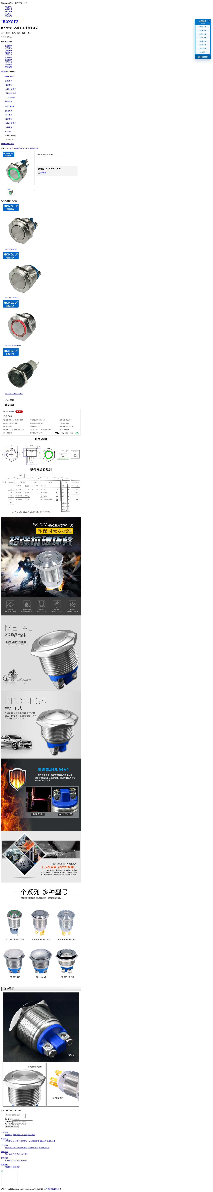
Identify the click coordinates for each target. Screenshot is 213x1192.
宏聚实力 (8, 60)
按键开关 (8, 51)
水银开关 (8, 127)
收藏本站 (8, 7)
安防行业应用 (10, 1148)
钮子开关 (8, 115)
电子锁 (8, 131)
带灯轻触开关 (10, 93)
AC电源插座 (10, 97)
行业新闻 (16, 1160)
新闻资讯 (8, 62)
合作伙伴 (16, 1154)
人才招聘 (24, 1154)
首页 (11, 148)
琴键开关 (8, 119)
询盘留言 (202, 52)
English (8, 14)
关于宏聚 (8, 65)
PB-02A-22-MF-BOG (7, 144)
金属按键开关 (10, 89)
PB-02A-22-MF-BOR (13, 346)
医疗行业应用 (44, 1148)
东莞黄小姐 (202, 27)
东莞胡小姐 (202, 37)
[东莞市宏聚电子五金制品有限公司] (9, 22)
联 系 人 (8, 1119)
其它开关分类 (9, 106)
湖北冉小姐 (202, 45)
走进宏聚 (4, 1132)
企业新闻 (8, 1160)
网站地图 (8, 12)
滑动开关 (8, 111)
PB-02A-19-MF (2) (12, 297)
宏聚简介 (8, 1135)
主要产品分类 (9, 76)
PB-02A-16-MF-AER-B (14, 394)
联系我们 (16, 1167)
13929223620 (203, 57)
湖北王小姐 (202, 48)
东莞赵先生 (202, 30)
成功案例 (4, 1145)
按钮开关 (24, 1141)
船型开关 (8, 48)
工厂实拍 (24, 1135)
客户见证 (8, 1154)
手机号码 (8, 1121)
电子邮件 (8, 1124)
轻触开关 (8, 53)
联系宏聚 (8, 16)
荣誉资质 (8, 58)
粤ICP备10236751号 (53, 1189)
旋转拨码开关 (10, 123)
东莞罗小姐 (202, 34)
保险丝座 (8, 101)
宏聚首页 (8, 46)
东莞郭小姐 (202, 41)
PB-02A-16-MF (11, 249)
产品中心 (8, 55)
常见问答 (24, 1160)
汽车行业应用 (33, 1148)
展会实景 (31, 1135)
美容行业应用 (21, 1148)
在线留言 (8, 9)
